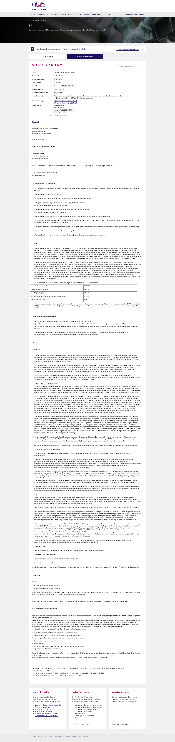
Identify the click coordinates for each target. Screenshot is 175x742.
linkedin (139, 736)
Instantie (35, 72)
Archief (79, 736)
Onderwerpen (43, 14)
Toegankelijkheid (59, 736)
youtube (142, 736)
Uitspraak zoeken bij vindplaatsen (46, 716)
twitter (130, 736)
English (35, 736)
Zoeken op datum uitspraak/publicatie (48, 705)
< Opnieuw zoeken (47, 56)
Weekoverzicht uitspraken (122, 724)
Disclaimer (85, 736)
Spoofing (67, 736)
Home (33, 14)
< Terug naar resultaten (85, 56)
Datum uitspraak (38, 76)
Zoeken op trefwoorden (43, 707)
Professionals (97, 14)
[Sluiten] (142, 49)
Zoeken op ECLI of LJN (43, 709)
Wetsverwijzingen (38, 101)
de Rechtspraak (84, 14)
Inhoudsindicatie (38, 96)
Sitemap (40, 736)
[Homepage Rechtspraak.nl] (38, 5)
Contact (107, 14)
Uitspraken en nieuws (58, 14)
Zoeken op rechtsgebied (43, 711)
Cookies (51, 736)
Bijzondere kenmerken (40, 92)
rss (115, 736)
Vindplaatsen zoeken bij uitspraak (46, 714)
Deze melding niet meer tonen (128, 49)
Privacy (46, 736)
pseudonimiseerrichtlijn (77, 49)
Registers (71, 14)
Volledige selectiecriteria (82, 724)
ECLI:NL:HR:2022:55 (68, 86)
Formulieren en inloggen (135, 14)
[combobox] (131, 66)
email (119, 736)
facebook (133, 736)
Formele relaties (37, 86)
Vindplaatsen (36, 106)
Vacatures (73, 736)
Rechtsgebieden (37, 89)
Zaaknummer (36, 82)
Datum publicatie (38, 79)
